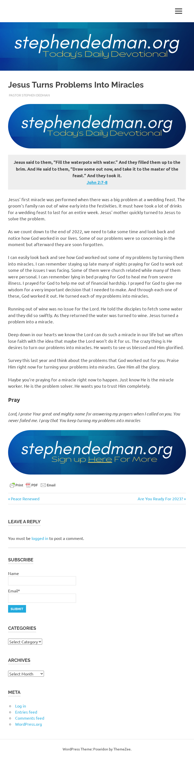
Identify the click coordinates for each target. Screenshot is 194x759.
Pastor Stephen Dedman (29, 95)
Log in (20, 705)
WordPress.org (28, 723)
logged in (40, 538)
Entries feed (26, 711)
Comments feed (29, 717)
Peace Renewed (25, 498)
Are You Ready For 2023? (160, 498)
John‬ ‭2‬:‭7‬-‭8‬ (97, 182)
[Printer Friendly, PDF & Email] (32, 484)
